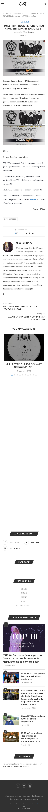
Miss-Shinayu (28, 32)
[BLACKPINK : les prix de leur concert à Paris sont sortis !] (11, 677)
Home (5, 13)
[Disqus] (24, 414)
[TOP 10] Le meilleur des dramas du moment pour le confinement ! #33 (31, 737)
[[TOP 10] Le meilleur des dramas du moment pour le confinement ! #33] (11, 737)
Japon (24, 593)
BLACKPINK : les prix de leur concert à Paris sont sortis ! (33, 676)
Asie (23, 601)
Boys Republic (10, 219)
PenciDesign (35, 803)
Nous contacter (31, 799)
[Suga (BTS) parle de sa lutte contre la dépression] (11, 720)
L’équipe (26, 796)
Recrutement (16, 799)
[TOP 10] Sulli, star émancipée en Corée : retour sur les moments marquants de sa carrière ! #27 (22, 658)
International (24, 605)
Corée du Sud (19, 13)
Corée (24, 589)
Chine (24, 597)
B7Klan (33, 199)
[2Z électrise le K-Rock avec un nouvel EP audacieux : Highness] (24, 347)
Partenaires (37, 796)
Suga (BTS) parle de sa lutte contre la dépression (33, 719)
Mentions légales (13, 796)
